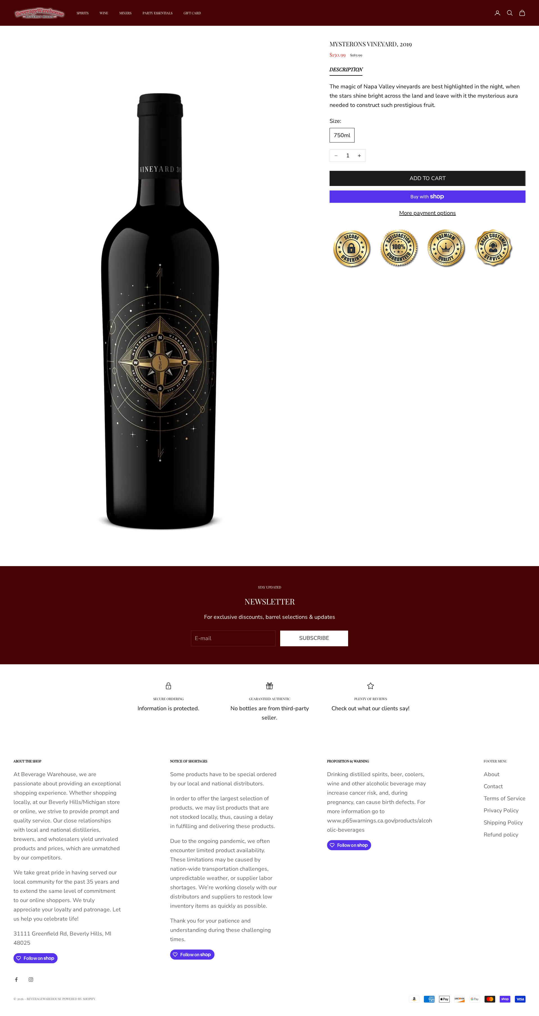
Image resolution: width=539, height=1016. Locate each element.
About (491, 774)
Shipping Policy (503, 822)
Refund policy (501, 834)
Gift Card (192, 13)
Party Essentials (157, 13)
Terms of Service (505, 798)
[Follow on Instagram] (31, 979)
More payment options (427, 213)
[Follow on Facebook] (16, 979)
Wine (104, 13)
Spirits (82, 13)
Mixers (125, 13)
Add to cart (428, 178)
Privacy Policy (501, 810)
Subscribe (314, 638)
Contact (493, 786)
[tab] (346, 71)
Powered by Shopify (78, 999)
